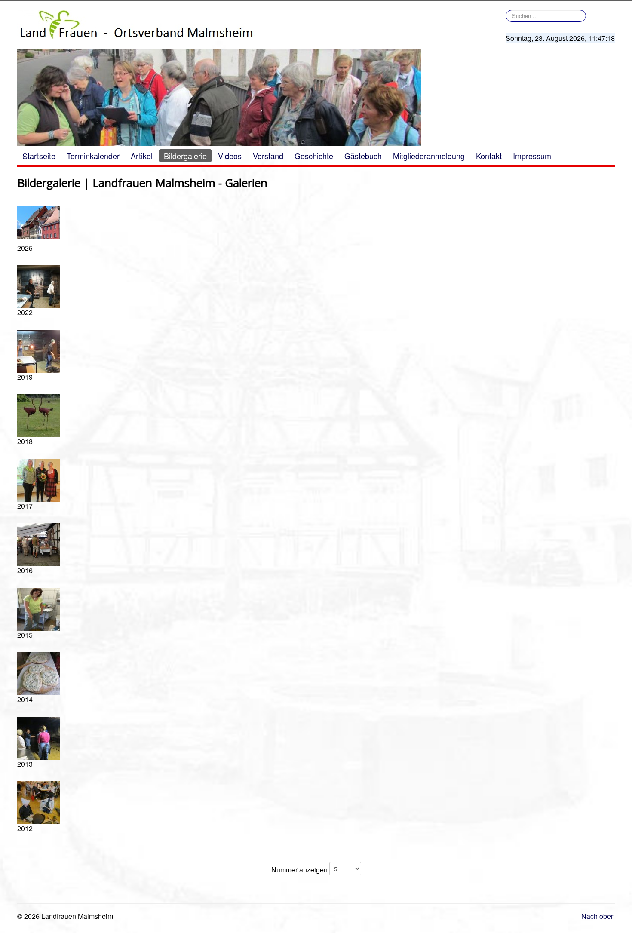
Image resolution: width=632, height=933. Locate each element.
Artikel (142, 155)
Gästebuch (363, 155)
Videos (230, 155)
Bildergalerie (185, 155)
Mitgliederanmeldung (429, 155)
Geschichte (314, 155)
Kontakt (489, 155)
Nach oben (598, 916)
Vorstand (268, 155)
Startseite (38, 155)
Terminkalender (93, 155)
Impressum (532, 155)
